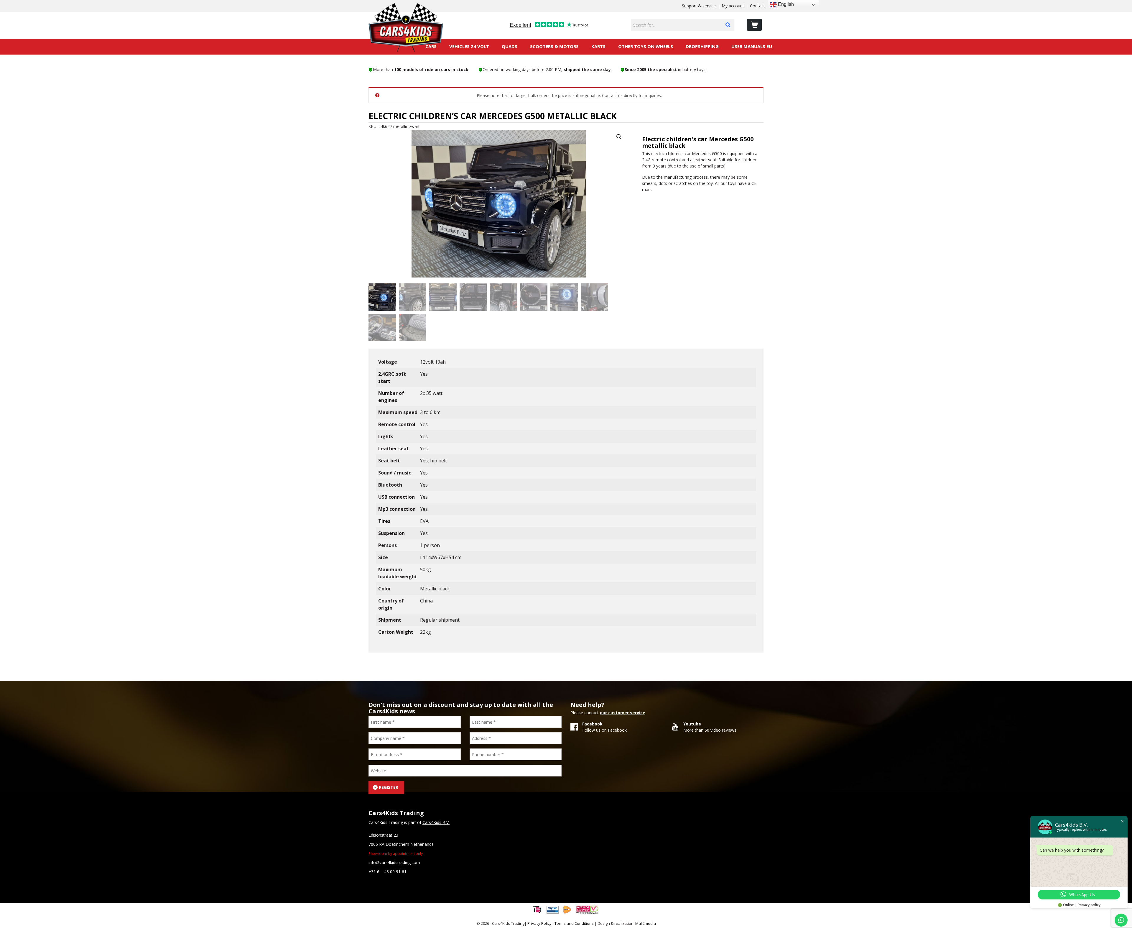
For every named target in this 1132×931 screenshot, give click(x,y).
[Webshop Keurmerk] (587, 909)
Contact (757, 6)
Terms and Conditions (574, 923)
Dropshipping (702, 46)
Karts (598, 46)
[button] (619, 137)
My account (733, 6)
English (785, 4)
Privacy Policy (539, 923)
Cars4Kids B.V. (436, 822)
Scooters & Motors (554, 46)
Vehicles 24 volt (469, 46)
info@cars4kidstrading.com (394, 862)
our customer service (622, 712)
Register (388, 787)
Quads (509, 46)
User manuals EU (751, 46)
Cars (431, 46)
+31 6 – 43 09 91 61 (387, 871)
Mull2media (645, 923)
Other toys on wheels (645, 46)
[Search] (728, 25)
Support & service (699, 6)
